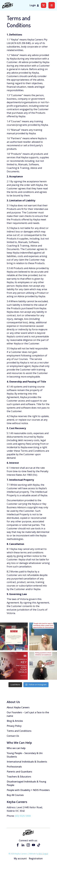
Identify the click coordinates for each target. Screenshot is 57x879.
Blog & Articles (15, 720)
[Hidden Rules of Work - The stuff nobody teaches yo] (43, 636)
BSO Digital (43, 853)
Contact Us (13, 735)
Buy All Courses (15, 795)
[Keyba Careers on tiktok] (38, 845)
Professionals (14, 766)
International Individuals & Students (27, 761)
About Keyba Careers (18, 707)
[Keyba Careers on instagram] (28, 845)
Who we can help (16, 748)
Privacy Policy (14, 725)
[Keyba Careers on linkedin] (23, 845)
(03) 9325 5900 (23, 815)
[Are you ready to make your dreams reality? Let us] (14, 666)
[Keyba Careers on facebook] (17, 845)
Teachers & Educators (19, 776)
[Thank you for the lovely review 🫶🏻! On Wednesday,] (14, 636)
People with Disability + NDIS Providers (28, 790)
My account (20, 858)
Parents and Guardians (19, 771)
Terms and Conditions (19, 730)
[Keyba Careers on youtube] (33, 845)
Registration (36, 858)
